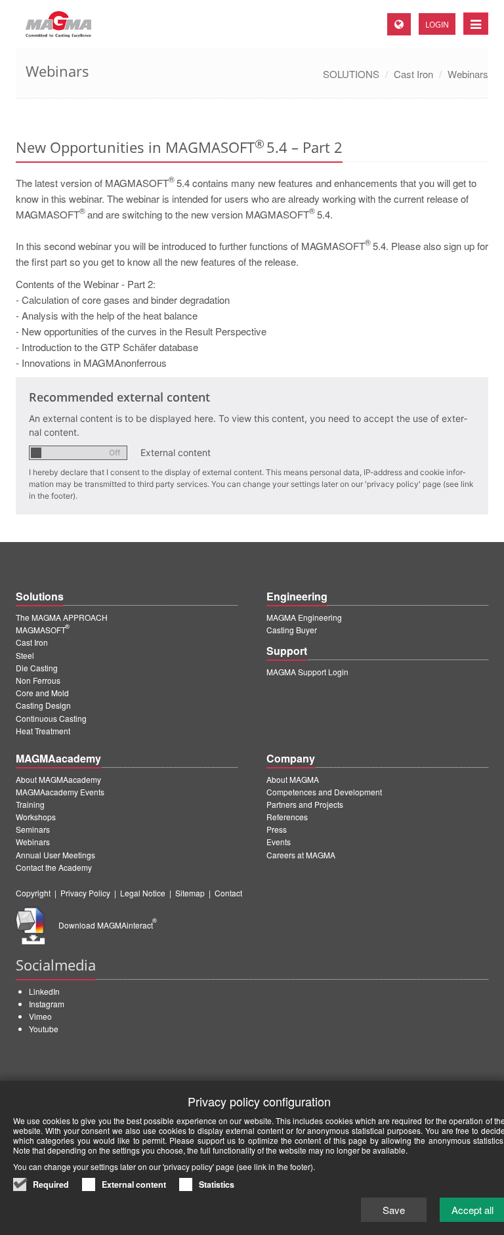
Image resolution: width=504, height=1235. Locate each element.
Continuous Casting (51, 718)
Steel (25, 655)
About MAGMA (292, 779)
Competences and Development (324, 791)
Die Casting (37, 667)
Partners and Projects (304, 804)
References (287, 816)
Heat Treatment (43, 730)
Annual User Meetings (55, 854)
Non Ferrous (38, 680)
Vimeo (40, 1016)
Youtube (43, 1028)
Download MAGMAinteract (107, 925)
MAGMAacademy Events (60, 791)
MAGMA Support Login (307, 671)
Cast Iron (413, 74)
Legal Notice (142, 892)
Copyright (33, 892)
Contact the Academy (54, 867)
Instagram (46, 1003)
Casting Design (43, 705)
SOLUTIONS (351, 74)
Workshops (36, 816)
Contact (228, 892)
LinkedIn (44, 991)
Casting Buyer (291, 629)
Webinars (468, 74)
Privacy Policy (85, 892)
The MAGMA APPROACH (62, 617)
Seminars (33, 829)
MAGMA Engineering (304, 617)
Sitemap (190, 892)
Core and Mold (42, 692)
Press (276, 829)
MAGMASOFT (43, 629)
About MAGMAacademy (58, 779)
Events (278, 841)
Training (30, 804)
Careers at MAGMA (300, 854)
